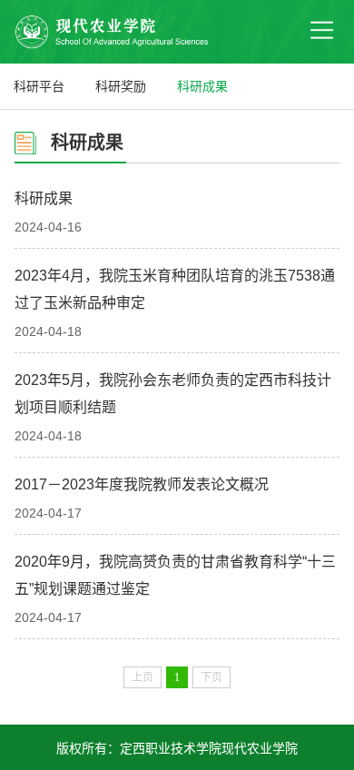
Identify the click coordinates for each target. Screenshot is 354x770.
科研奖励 (120, 86)
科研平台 (39, 86)
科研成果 (202, 86)
